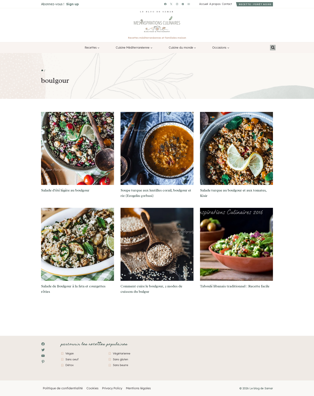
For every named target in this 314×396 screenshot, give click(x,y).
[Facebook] (165, 4)
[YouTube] (188, 4)
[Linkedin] (194, 4)
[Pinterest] (183, 4)
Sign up (72, 4)
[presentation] (77, 148)
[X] (171, 4)
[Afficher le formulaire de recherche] (273, 47)
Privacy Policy (112, 388)
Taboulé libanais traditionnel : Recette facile (234, 286)
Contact (227, 4)
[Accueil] (42, 70)
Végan (69, 353)
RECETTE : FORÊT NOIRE (255, 4)
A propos (214, 4)
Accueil (203, 4)
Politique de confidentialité (63, 388)
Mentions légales (138, 388)
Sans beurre (120, 365)
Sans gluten (120, 359)
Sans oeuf (71, 359)
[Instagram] (177, 4)
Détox (69, 365)
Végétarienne (121, 353)
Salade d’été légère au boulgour (65, 190)
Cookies (92, 388)
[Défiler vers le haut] (8, 375)
